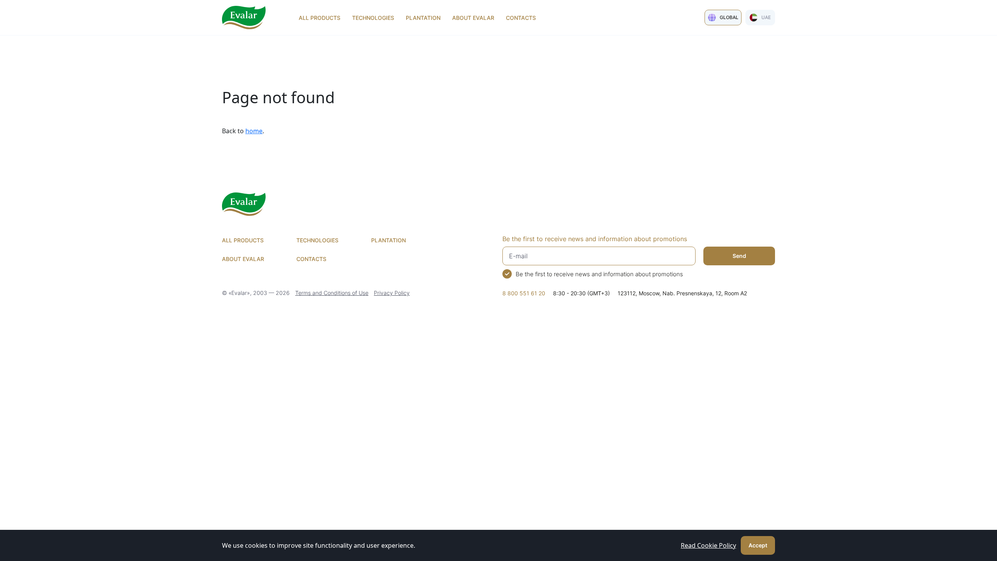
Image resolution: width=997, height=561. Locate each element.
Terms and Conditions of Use (331, 292)
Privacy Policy (392, 292)
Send (739, 255)
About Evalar (473, 17)
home (253, 131)
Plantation (423, 17)
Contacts (521, 17)
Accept (758, 545)
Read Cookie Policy (708, 545)
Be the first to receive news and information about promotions (599, 274)
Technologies (373, 17)
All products (319, 17)
